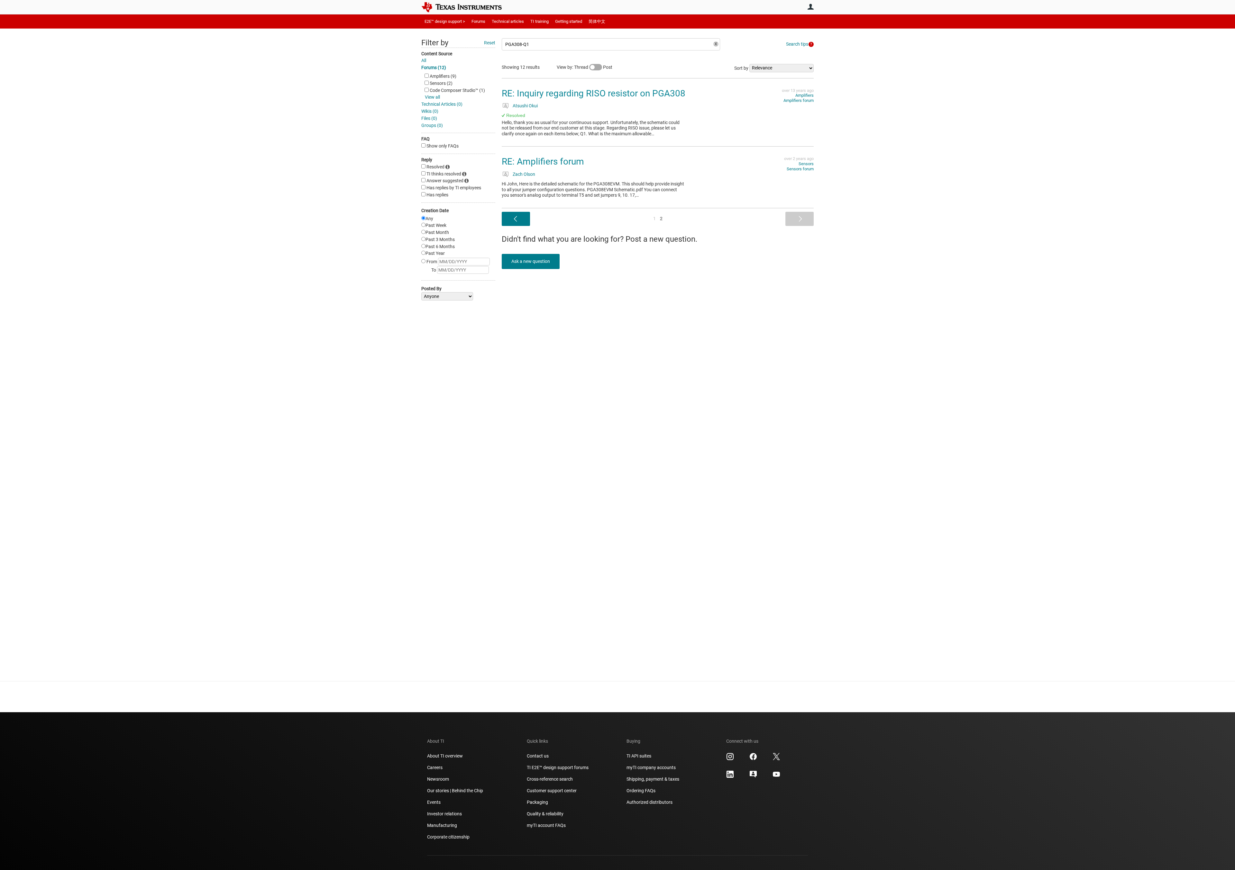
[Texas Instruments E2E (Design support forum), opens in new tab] (753, 776)
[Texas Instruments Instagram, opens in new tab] (730, 758)
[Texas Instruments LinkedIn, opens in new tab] (730, 776)
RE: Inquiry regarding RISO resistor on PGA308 (593, 93)
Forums (478, 21)
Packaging (537, 802)
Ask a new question (530, 261)
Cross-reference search (550, 779)
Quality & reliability (545, 813)
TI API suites (639, 755)
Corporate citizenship (448, 836)
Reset (489, 42)
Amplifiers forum (798, 100)
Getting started (568, 21)
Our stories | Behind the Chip (455, 790)
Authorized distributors (649, 802)
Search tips (797, 44)
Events (434, 802)
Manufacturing (442, 825)
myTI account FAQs (546, 825)
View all (432, 97)
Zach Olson (524, 174)
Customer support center (552, 790)
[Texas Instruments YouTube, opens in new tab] (776, 776)
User (810, 7)
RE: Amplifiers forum (543, 161)
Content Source (436, 53)
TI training (539, 21)
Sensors (806, 163)
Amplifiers (804, 95)
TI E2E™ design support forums (558, 767)
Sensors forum (800, 168)
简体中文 (597, 21)
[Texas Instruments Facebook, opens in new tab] (753, 758)
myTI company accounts (651, 767)
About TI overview (445, 755)
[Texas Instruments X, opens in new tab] (776, 758)
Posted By (431, 288)
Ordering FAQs (641, 790)
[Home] (466, 7)
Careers (435, 767)
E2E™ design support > (445, 21)
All (423, 60)
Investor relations (444, 813)
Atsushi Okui (525, 105)
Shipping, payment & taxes (653, 779)
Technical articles (508, 21)
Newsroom (438, 779)
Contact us (538, 755)
